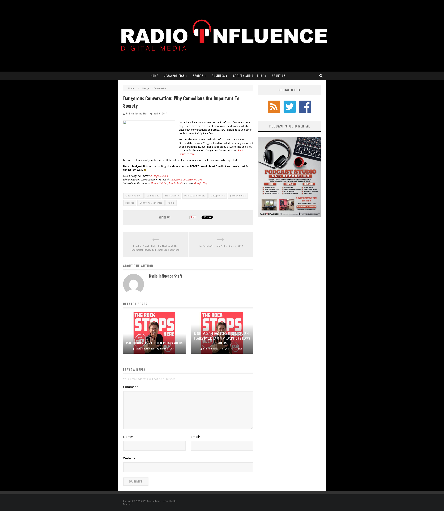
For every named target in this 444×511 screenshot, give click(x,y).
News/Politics (174, 76)
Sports (198, 76)
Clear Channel (133, 195)
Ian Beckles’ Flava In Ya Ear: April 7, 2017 (221, 246)
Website (129, 458)
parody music (238, 195)
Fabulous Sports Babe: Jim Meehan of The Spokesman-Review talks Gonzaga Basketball (155, 248)
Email (196, 437)
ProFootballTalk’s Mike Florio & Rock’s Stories (154, 343)
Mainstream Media (194, 195)
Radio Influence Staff (137, 113)
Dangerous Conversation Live (186, 179)
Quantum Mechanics (150, 202)
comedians (153, 195)
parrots (129, 202)
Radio (171, 202)
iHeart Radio (172, 195)
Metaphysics (218, 195)
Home (154, 76)
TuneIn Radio (176, 183)
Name (128, 437)
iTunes (154, 183)
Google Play (200, 183)
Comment (130, 387)
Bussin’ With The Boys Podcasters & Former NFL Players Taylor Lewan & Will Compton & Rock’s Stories (222, 338)
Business (218, 76)
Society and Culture (248, 76)
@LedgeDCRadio (159, 176)
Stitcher (163, 183)
